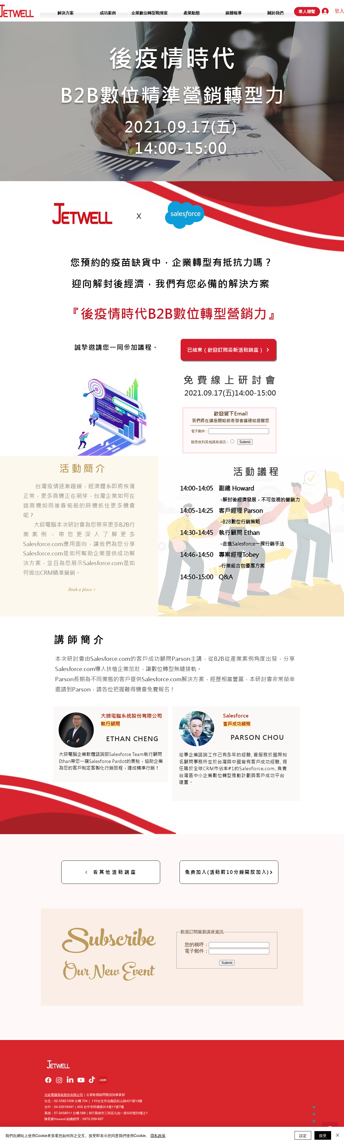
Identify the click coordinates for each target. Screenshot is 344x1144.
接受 (323, 1135)
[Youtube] (81, 1080)
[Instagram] (59, 1080)
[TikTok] (92, 1080)
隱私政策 (158, 1135)
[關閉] (337, 1135)
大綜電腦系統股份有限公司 (63, 1095)
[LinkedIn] (70, 1080)
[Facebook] (49, 1080)
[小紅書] (102, 1080)
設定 (303, 1135)
